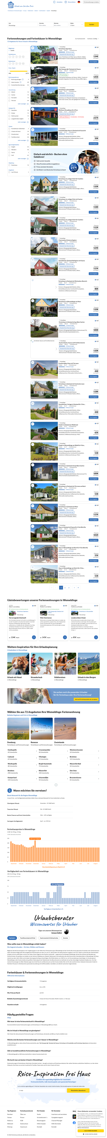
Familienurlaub (20, 137)
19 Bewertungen (70, 93)
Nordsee (10, 1114)
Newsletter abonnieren (78, 1090)
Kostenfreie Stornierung (20, 85)
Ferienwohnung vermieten (91, 2)
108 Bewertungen (70, 52)
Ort (10, 23)
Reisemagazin (41, 1120)
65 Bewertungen (70, 366)
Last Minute (20, 172)
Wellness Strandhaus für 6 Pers (68, 110)
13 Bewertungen (70, 551)
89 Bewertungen (70, 407)
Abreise (56, 23)
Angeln (20, 147)
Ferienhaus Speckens (65, 49)
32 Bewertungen (70, 264)
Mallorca (10, 1120)
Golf (20, 155)
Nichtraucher (20, 116)
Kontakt (39, 1127)
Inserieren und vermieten (59, 1114)
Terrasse (20, 100)
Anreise (41, 23)
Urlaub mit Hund (20, 131)
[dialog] (90, 1122)
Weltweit (10, 1124)
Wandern (20, 149)
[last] (78, 588)
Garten (20, 95)
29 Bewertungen (70, 387)
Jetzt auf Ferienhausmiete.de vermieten (86, 699)
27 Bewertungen (70, 72)
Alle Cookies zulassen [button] (91, 1130)
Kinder (20, 113)
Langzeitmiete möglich (20, 118)
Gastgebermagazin (57, 1117)
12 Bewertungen (70, 530)
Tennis (20, 152)
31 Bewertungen (70, 202)
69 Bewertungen (70, 510)
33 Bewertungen (70, 428)
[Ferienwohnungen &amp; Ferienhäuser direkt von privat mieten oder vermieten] (20, 6)
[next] (74, 588)
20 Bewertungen (70, 134)
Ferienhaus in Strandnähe (66, 89)
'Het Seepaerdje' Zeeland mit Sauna (70, 69)
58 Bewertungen (70, 182)
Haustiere (20, 110)
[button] (91, 1134)
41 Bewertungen (70, 243)
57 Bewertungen (70, 325)
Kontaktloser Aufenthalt (20, 128)
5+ (23, 56)
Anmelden (59, 2)
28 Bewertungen (70, 223)
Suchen (91, 24)
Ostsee (9, 1117)
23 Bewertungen (70, 448)
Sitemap (9, 1127)
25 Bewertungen (70, 284)
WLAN (20, 92)
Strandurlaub (20, 134)
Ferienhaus (20, 165)
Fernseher (20, 97)
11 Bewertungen (70, 305)
